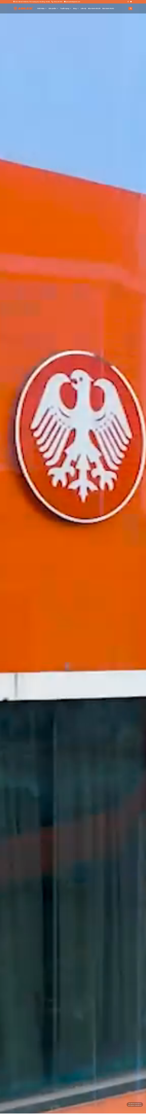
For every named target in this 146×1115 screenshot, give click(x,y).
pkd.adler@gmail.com (73, 2)
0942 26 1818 (58, 2)
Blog (75, 8)
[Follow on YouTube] (131, 2)
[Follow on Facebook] (128, 2)
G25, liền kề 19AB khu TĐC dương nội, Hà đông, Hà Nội (32, 2)
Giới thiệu (40, 8)
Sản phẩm (52, 8)
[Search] (130, 8)
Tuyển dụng (64, 8)
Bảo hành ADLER (94, 8)
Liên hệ (83, 8)
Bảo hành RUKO (108, 8)
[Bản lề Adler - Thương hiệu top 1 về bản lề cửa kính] (23, 8)
